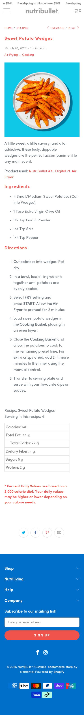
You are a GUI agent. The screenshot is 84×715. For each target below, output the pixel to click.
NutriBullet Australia (32, 667)
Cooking (28, 55)
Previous (57, 28)
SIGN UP (42, 635)
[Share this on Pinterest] (47, 533)
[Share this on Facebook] (35, 533)
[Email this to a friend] (59, 533)
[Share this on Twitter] (23, 533)
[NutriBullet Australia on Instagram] (46, 653)
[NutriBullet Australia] (42, 10)
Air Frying (11, 55)
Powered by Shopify (49, 671)
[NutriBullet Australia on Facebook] (37, 653)
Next (72, 28)
